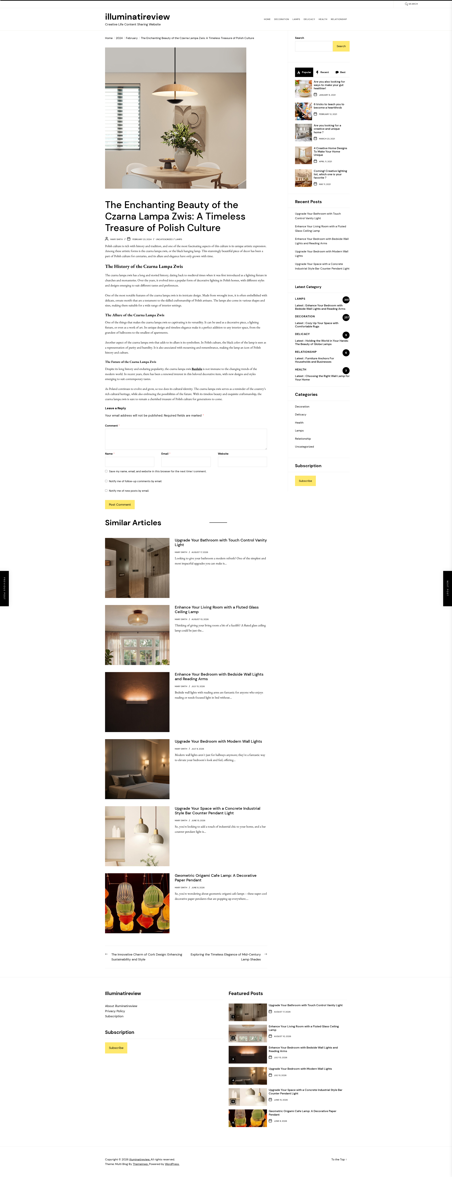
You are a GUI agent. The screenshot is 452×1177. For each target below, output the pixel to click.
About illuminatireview (121, 1006)
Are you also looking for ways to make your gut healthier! (329, 85)
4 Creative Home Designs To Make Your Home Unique (330, 151)
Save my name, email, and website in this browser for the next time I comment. (157, 471)
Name (110, 454)
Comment (112, 425)
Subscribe (305, 481)
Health (323, 19)
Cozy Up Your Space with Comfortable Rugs (316, 324)
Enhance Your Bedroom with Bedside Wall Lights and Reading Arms (322, 241)
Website (223, 454)
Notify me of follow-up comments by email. (135, 481)
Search (299, 38)
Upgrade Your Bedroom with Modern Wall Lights (321, 254)
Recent (324, 72)
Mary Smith (116, 239)
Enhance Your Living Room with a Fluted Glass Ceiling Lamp (320, 228)
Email (166, 454)
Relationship (339, 19)
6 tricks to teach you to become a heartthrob (329, 105)
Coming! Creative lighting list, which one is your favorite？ (330, 174)
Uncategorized (164, 239)
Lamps (296, 19)
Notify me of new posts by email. (129, 491)
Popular (306, 72)
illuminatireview (137, 17)
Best (343, 72)
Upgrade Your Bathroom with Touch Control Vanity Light (318, 216)
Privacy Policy (115, 1011)
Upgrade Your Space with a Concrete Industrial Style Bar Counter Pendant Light (322, 266)
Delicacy (309, 19)
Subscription (114, 1016)
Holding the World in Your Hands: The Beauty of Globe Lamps (322, 342)
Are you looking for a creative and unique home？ (327, 129)
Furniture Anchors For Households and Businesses (314, 360)
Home (267, 19)
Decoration (281, 19)
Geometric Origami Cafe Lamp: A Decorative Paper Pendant (302, 1112)
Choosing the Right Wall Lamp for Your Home (322, 377)
